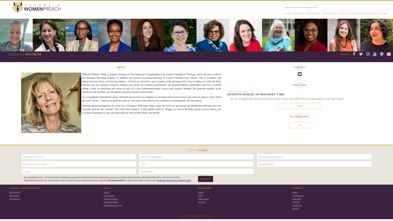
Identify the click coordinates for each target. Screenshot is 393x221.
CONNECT (297, 188)
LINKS (200, 196)
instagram (297, 205)
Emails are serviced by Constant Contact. (174, 180)
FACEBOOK (296, 199)
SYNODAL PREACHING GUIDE (369, 13)
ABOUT (108, 188)
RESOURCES (204, 188)
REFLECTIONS (15, 192)
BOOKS (201, 192)
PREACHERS (14, 196)
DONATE (295, 208)
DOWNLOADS (203, 199)
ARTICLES (202, 202)
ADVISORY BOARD (111, 199)
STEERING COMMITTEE (113, 205)
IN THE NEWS (109, 196)
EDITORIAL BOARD (111, 202)
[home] (31, 7)
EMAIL (294, 192)
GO (299, 125)
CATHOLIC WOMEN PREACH (24, 188)
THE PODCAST (15, 199)
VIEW (299, 106)
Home (287, 13)
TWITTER (296, 202)
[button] (298, 13)
